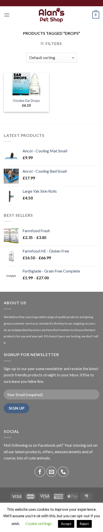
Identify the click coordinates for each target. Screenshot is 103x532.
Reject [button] (84, 524)
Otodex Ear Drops (26, 101)
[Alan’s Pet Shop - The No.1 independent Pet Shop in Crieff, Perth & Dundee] (51, 15)
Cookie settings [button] (39, 523)
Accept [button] (66, 524)
